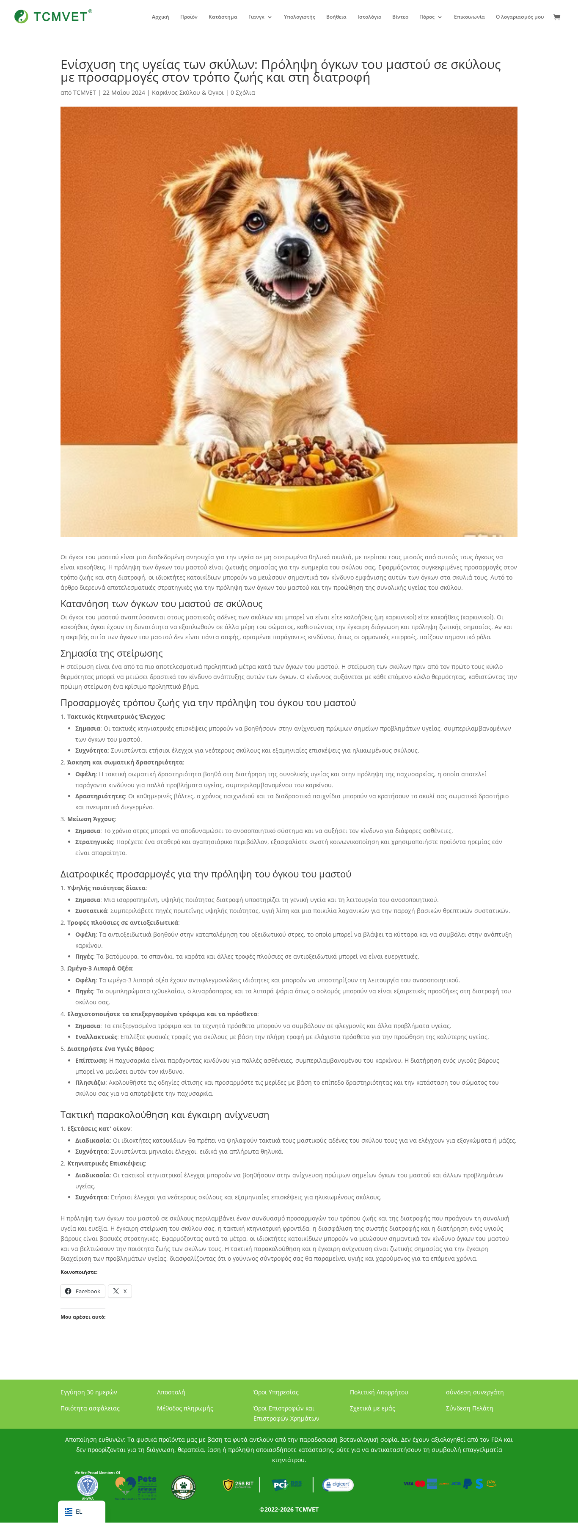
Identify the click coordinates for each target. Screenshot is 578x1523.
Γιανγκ (256, 17)
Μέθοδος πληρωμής (185, 1408)
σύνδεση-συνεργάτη (475, 1392)
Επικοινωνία (469, 17)
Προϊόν (189, 17)
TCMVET (84, 92)
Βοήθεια (336, 17)
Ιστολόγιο (369, 17)
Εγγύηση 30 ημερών (89, 1392)
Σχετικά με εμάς (372, 1408)
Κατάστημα (223, 17)
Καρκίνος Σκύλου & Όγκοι (188, 92)
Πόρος (427, 17)
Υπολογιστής (299, 17)
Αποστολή (171, 1392)
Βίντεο (400, 17)
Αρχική (160, 17)
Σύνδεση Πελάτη (469, 1408)
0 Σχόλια (243, 92)
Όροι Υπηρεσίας (276, 1392)
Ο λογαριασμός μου (520, 17)
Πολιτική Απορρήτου (379, 1392)
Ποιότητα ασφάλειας (90, 1408)
